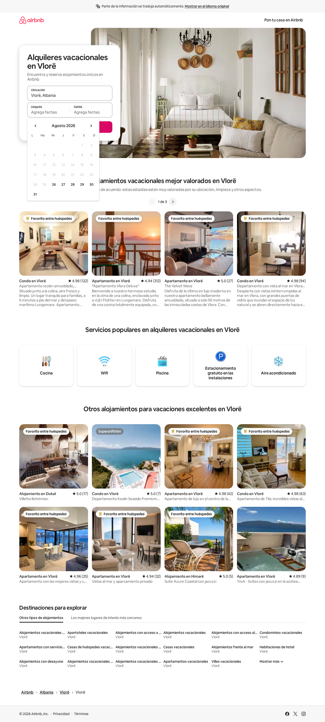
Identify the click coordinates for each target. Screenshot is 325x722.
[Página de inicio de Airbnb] (31, 20)
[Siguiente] (173, 202)
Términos (81, 714)
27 (63, 184)
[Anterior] (152, 202)
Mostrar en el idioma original (207, 6)
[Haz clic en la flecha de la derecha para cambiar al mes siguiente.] (90, 125)
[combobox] (69, 95)
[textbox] (48, 112)
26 (54, 184)
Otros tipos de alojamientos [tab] (41, 618)
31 (35, 194)
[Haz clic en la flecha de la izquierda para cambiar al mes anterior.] (35, 125)
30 (91, 184)
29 (82, 184)
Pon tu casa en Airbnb (283, 20)
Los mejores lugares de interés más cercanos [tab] (106, 618)
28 (73, 184)
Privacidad (61, 714)
